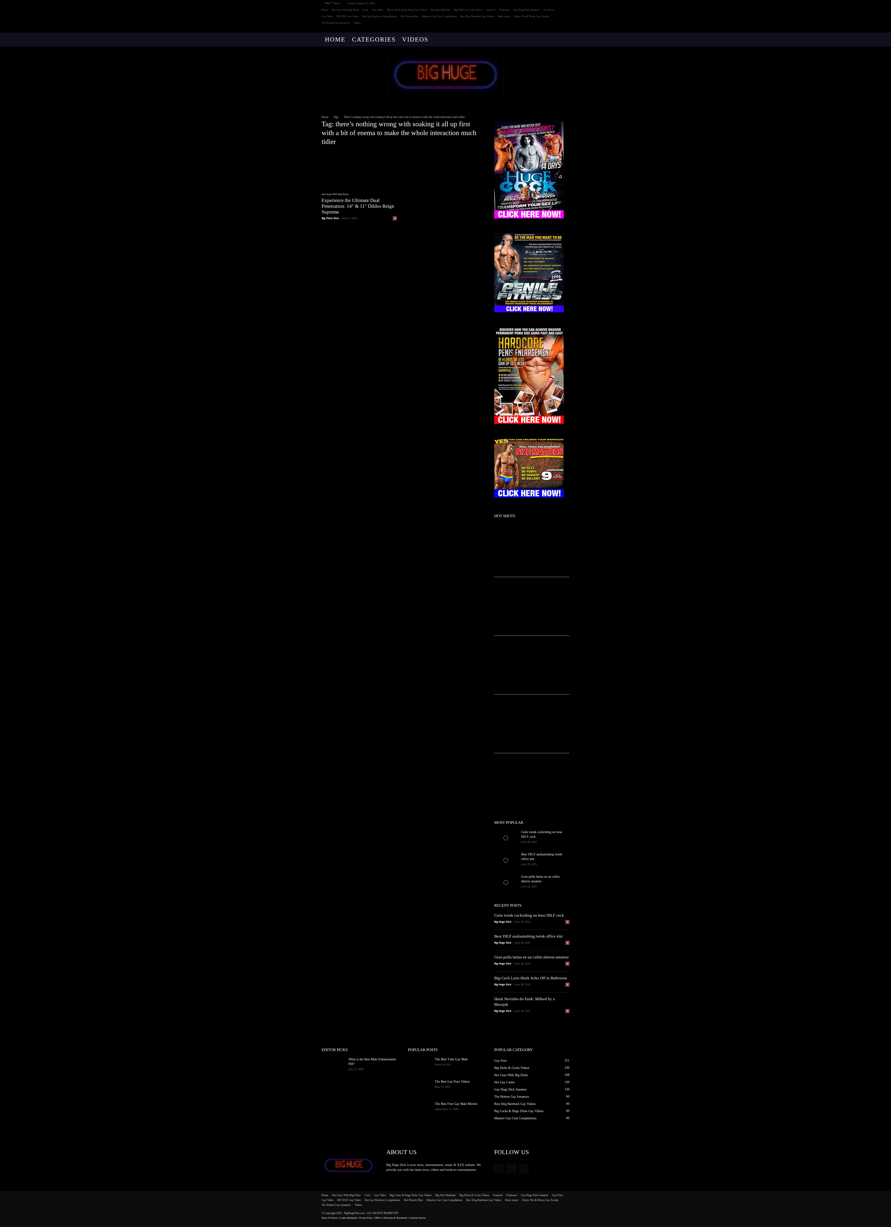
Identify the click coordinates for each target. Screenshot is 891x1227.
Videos (357, 22)
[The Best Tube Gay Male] (419, 1065)
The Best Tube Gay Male (451, 1059)
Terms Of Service (330, 1218)
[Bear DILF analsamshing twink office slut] (505, 860)
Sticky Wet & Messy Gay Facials (531, 16)
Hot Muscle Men (410, 16)
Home (325, 9)
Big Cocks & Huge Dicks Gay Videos (407, 9)
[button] (563, 40)
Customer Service (417, 1218)
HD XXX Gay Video (348, 16)
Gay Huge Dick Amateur (526, 9)
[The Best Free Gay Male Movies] (419, 1110)
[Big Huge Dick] (445, 78)
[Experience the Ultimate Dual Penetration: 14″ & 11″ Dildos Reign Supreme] (359, 169)
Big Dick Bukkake (440, 9)
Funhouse (504, 9)
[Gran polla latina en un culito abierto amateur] (505, 882)
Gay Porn (548, 9)
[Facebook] (550, 29)
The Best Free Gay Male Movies (456, 1104)
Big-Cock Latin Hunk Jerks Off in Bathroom (530, 978)
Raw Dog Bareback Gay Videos (477, 16)
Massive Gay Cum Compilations (439, 16)
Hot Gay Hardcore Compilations (379, 16)
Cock (365, 9)
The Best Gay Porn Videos (452, 1081)
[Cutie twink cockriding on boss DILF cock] (505, 838)
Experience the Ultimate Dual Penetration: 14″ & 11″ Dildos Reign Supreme (358, 206)
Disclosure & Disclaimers (395, 1218)
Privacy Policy (366, 1218)
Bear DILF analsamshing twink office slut (528, 936)
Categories (374, 39)
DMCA (378, 1218)
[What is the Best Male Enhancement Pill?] (333, 1065)
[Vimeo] (558, 29)
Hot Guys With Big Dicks (345, 9)
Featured (490, 9)
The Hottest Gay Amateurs (336, 22)
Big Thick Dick (330, 218)
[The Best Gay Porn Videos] (419, 1087)
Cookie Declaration (348, 1218)
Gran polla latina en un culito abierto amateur (531, 957)
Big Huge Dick (502, 921)
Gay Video (377, 9)
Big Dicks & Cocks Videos (468, 9)
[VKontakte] (565, 29)
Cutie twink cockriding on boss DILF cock (529, 915)
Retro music (504, 16)
